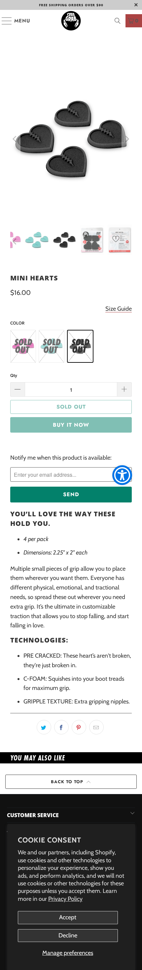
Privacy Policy (65, 898)
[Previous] (15, 139)
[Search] (117, 20)
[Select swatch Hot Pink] (23, 346)
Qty (13, 375)
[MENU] (4, 20)
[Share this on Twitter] (44, 727)
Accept (67, 917)
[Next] (127, 139)
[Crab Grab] (71, 21)
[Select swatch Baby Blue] (51, 346)
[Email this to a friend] (96, 727)
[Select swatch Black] (80, 346)
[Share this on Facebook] (61, 727)
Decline (67, 935)
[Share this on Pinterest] (79, 727)
